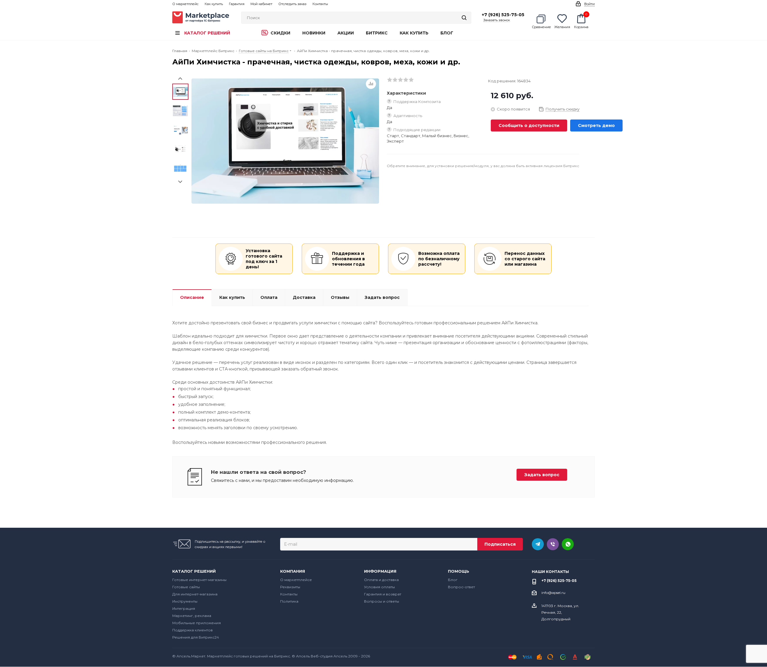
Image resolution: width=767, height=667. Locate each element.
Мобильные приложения (196, 623)
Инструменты (184, 601)
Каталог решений (194, 571)
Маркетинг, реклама (191, 615)
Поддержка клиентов (192, 630)
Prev (180, 78)
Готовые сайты (186, 587)
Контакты (289, 594)
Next (180, 182)
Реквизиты (290, 587)
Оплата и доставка (381, 579)
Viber (553, 544)
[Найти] (464, 18)
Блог (453, 579)
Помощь (458, 571)
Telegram (538, 544)
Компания (292, 571)
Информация (380, 571)
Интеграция (183, 608)
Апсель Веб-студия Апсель (321, 656)
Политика (289, 601)
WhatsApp (568, 544)
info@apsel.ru (553, 592)
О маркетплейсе (296, 579)
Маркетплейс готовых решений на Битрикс (248, 656)
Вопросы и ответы (381, 601)
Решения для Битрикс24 (195, 637)
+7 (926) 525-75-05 (503, 14)
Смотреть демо (596, 125)
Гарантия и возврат (382, 594)
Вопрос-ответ (461, 587)
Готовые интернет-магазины (199, 579)
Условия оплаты (379, 587)
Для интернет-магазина (195, 594)
